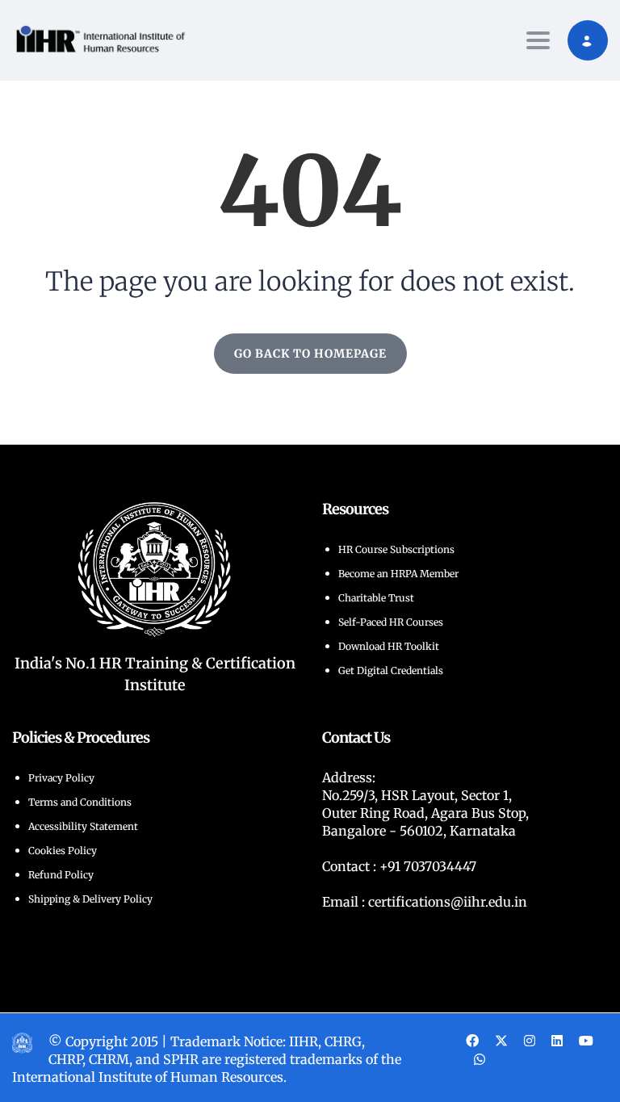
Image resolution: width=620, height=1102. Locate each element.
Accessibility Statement (83, 826)
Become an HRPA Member (398, 574)
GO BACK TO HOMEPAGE (310, 353)
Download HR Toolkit (388, 646)
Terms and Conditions (80, 802)
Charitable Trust (376, 598)
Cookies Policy (62, 850)
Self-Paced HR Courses (390, 622)
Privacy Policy (61, 778)
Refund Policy (61, 875)
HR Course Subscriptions (396, 549)
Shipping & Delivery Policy (90, 899)
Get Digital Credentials (390, 670)
